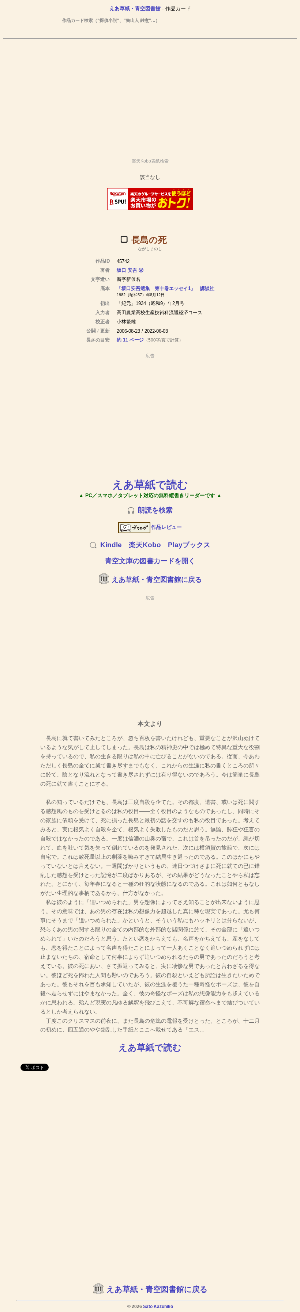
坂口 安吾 (127, 270)
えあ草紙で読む (150, 484)
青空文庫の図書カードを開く (150, 561)
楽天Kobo (145, 545)
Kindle (111, 545)
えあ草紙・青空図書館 (135, 8)
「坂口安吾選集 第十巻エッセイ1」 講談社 (165, 288)
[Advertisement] (150, 95)
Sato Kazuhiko (158, 1306)
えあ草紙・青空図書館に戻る (157, 579)
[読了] (124, 239)
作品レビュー (166, 527)
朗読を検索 (155, 510)
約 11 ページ (130, 340)
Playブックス (189, 545)
